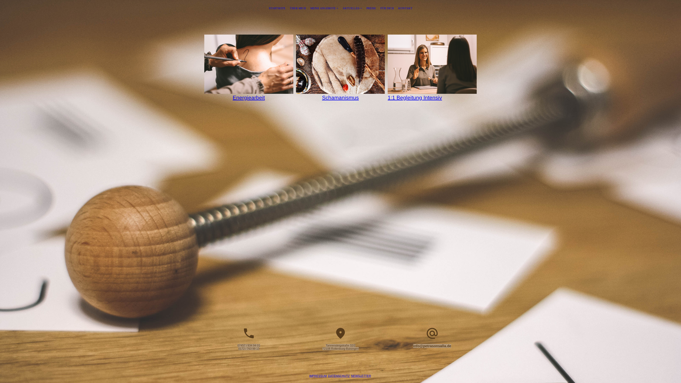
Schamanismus (340, 98)
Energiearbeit (249, 98)
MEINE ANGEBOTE (323, 8)
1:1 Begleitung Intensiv (415, 98)
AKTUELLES (351, 8)
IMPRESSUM (318, 376)
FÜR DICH (387, 8)
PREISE (371, 8)
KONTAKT (405, 8)
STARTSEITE (277, 8)
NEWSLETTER (361, 376)
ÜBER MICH (298, 8)
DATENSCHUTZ (339, 376)
